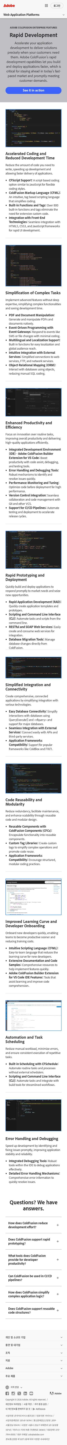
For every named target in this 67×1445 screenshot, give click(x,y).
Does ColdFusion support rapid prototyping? (29, 1241)
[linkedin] (25, 1393)
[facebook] (7, 1393)
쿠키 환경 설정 (40, 1404)
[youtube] (31, 1393)
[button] (46, 5)
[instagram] (13, 1393)
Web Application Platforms (21, 14)
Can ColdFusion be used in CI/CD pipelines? (30, 1278)
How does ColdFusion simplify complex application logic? (28, 1294)
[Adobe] (9, 5)
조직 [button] (7, 1352)
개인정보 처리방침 (13, 1404)
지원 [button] (7, 1360)
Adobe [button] (9, 1368)
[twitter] (19, 1393)
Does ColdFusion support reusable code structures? (31, 1310)
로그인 (57, 5)
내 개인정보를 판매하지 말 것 (17, 1408)
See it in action (33, 90)
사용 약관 (28, 1404)
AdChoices (40, 1408)
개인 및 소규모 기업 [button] (15, 1337)
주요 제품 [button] (10, 1376)
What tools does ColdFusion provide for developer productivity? (27, 1260)
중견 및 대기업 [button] (12, 1345)
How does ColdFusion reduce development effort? (28, 1225)
